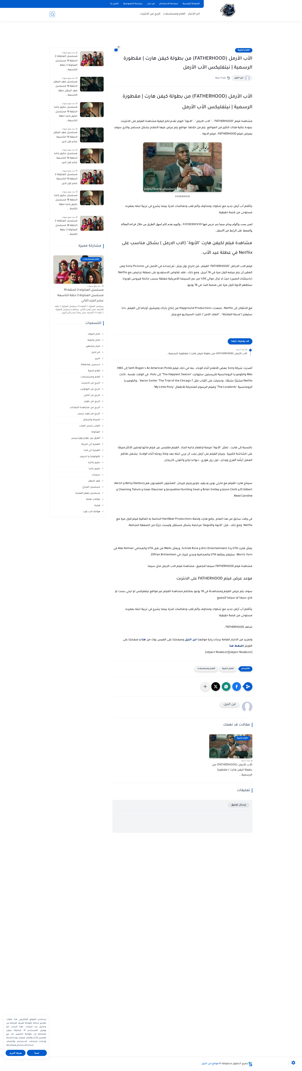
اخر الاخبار (194, 14)
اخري (98, 358)
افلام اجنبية (244, 50)
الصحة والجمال (92, 419)
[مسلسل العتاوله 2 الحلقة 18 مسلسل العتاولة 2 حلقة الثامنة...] (92, 223)
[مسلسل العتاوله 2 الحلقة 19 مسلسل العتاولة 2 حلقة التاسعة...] (92, 58)
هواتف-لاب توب (92, 511)
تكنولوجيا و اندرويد (90, 456)
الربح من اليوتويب (90, 389)
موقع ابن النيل (210, 1063)
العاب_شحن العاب (90, 426)
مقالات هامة (93, 499)
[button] (236, 686)
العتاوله (96, 432)
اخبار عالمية (94, 340)
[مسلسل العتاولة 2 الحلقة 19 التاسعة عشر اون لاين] (92, 176)
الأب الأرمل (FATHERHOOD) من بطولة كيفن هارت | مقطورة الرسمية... (206, 353)
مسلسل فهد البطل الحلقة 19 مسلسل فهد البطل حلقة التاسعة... (65, 88)
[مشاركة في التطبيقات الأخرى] (205, 686)
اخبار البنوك (94, 334)
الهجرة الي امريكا (91, 444)
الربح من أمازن (92, 395)
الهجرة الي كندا (92, 450)
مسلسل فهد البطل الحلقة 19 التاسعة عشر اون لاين (65, 137)
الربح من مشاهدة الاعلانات (85, 407)
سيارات (96, 474)
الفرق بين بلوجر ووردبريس (86, 438)
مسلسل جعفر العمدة (88, 493)
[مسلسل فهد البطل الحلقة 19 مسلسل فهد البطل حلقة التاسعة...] (92, 84)
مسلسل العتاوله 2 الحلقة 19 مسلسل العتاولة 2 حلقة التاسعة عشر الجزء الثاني (80, 296)
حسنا (36, 1053)
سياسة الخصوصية (133, 4)
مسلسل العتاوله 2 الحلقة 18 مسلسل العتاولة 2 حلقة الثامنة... (66, 228)
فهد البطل (94, 481)
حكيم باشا (95, 468)
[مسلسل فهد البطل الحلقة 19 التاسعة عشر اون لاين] (92, 135)
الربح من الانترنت (150, 14)
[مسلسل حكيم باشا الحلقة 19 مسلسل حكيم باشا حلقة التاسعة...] (92, 109)
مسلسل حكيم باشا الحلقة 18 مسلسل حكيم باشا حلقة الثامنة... (65, 202)
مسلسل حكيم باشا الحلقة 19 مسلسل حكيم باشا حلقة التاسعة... (65, 114)
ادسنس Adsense (91, 364)
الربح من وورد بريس (89, 413)
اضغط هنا (236, 646)
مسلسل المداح (91, 487)
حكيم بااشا (94, 462)
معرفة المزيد (15, 1053)
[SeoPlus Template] (250, 1064)
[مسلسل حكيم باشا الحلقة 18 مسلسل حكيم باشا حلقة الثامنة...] (92, 197)
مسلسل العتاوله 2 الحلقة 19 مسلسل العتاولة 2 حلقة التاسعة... (66, 63)
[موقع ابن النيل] (228, 10)
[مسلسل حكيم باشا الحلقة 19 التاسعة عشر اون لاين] (92, 156)
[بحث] (52, 14)
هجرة (97, 505)
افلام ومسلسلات (174, 14)
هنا (143, 639)
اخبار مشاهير (93, 346)
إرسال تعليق (238, 805)
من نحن (151, 4)
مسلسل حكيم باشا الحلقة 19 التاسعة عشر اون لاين (65, 158)
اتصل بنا (114, 4)
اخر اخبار (96, 352)
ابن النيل (238, 78)
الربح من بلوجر (92, 401)
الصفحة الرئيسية (191, 4)
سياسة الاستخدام (168, 4)
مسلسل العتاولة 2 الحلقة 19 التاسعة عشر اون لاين (66, 179)
